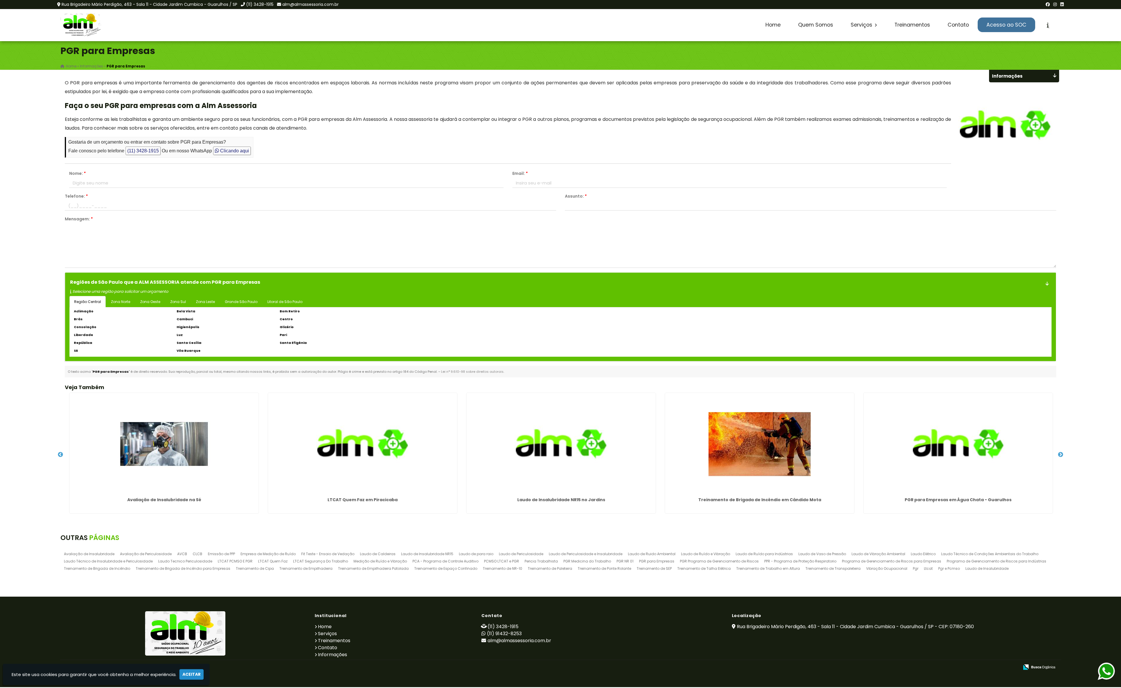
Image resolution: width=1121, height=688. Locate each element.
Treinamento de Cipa (255, 568)
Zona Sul (178, 301)
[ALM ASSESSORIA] (185, 633)
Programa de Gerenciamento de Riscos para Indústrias (996, 561)
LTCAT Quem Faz (273, 561)
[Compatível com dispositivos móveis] (1012, 667)
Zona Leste (205, 301)
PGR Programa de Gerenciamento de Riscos (719, 561)
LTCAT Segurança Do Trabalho (320, 561)
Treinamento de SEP (654, 568)
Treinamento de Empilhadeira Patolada (373, 568)
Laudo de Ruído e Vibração (705, 553)
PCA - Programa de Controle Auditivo (445, 561)
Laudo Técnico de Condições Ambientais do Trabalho (989, 553)
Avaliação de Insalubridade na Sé (164, 500)
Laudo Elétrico (923, 553)
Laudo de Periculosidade (521, 553)
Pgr (915, 568)
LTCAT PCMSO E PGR (235, 561)
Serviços (862, 24)
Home (773, 24)
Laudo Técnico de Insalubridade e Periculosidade (108, 561)
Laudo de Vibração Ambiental (878, 553)
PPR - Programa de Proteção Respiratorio (800, 561)
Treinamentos (912, 24)
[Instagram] (1055, 4)
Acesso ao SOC (1006, 24)
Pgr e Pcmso (949, 568)
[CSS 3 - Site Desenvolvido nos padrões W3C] (992, 667)
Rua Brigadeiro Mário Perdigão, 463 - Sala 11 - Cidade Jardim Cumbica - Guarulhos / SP (149, 4)
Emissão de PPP (221, 553)
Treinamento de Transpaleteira (833, 568)
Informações (332, 654)
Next (1060, 455)
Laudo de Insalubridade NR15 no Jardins (561, 500)
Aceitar (191, 674)
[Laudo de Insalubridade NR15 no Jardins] (561, 444)
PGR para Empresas (656, 561)
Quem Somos (815, 24)
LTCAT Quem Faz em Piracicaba (363, 500)
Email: (520, 173)
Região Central (87, 301)
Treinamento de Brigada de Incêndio (97, 568)
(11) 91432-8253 (504, 633)
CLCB (197, 553)
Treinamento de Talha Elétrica (704, 568)
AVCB (182, 553)
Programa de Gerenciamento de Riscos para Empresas (891, 561)
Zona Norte (120, 301)
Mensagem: (79, 219)
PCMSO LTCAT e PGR (501, 561)
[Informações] (1048, 25)
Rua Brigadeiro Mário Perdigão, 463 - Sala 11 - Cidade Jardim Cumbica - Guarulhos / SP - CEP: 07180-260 (855, 626)
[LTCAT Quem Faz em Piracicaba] (362, 444)
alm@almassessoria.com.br (310, 4)
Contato (958, 24)
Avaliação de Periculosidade (146, 553)
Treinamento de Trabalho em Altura (768, 568)
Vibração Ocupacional (886, 568)
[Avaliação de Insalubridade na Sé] (164, 444)
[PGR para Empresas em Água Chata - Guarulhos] (958, 444)
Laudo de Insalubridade (987, 568)
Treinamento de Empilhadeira (306, 568)
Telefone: (76, 196)
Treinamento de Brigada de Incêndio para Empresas (183, 568)
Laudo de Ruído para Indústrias (764, 553)
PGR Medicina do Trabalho (587, 561)
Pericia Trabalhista (541, 561)
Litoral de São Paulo (284, 301)
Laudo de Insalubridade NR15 (427, 553)
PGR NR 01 (625, 561)
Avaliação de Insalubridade (89, 553)
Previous (60, 455)
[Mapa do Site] (957, 667)
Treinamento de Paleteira (550, 568)
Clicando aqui (234, 150)
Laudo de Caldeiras (378, 553)
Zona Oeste (150, 301)
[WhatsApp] (1100, 671)
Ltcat (928, 568)
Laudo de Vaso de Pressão (822, 553)
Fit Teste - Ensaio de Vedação (327, 553)
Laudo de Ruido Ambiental (652, 553)
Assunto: (576, 196)
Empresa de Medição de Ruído (268, 553)
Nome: (77, 173)
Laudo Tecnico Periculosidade (185, 561)
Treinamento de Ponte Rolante (604, 568)
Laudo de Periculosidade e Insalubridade (585, 553)
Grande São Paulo (241, 301)
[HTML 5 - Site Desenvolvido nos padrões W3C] (972, 667)
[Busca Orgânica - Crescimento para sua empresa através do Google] (1039, 666)
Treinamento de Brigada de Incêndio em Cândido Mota (759, 500)
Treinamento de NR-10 (502, 568)
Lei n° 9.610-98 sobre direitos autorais (472, 371)
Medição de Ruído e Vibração (380, 561)
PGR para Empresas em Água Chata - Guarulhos (958, 500)
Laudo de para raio (476, 553)
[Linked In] (1062, 4)
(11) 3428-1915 (260, 4)
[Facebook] (1048, 4)
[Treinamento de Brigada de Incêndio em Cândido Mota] (759, 444)
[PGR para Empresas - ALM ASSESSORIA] (81, 25)
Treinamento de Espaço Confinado (445, 568)
